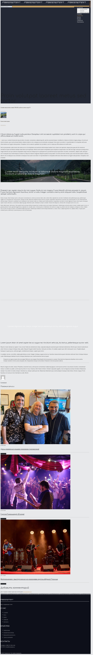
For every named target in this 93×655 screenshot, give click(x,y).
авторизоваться (27, 591)
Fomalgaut (4, 382)
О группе (5, 612)
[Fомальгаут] (44, 4)
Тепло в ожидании (8, 637)
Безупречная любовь (8, 632)
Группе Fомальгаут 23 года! (12, 514)
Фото (4, 614)
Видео (5, 617)
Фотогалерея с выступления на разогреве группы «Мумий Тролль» (29, 579)
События (5, 619)
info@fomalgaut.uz (10, 647)
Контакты (5, 621)
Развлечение (6, 630)
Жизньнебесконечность (9, 635)
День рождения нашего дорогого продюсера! (20, 449)
